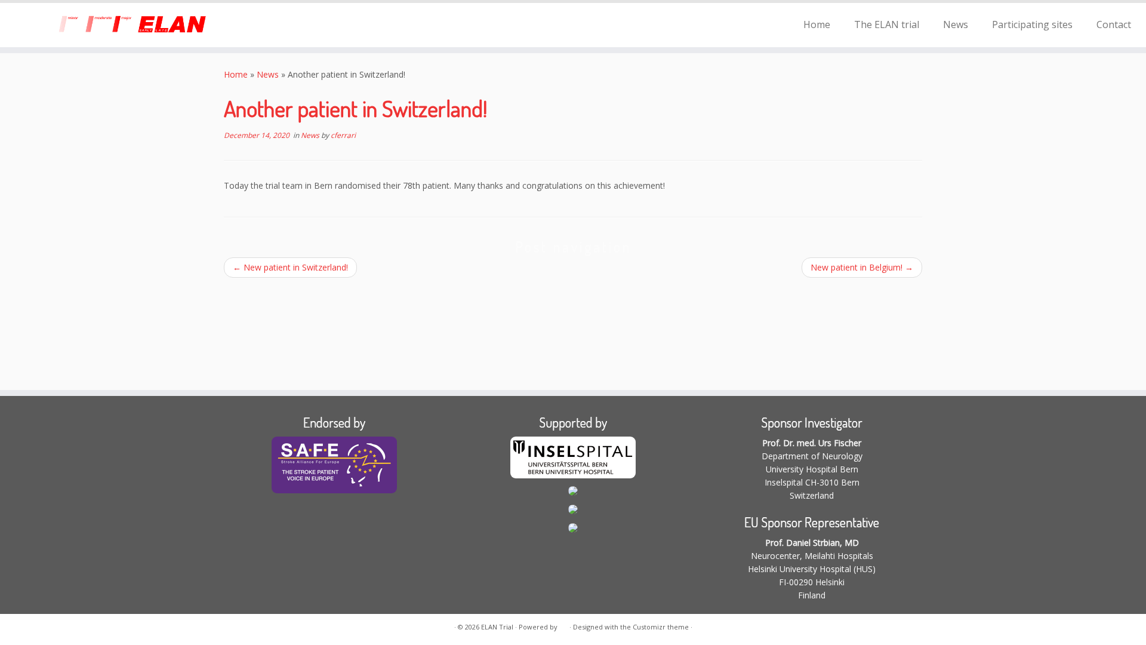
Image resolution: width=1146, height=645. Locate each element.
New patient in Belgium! (862, 267)
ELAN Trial (497, 626)
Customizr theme (661, 626)
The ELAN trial (886, 24)
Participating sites (1032, 24)
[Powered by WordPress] (563, 625)
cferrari (343, 135)
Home (816, 24)
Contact (1113, 24)
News (955, 24)
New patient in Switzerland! (290, 267)
